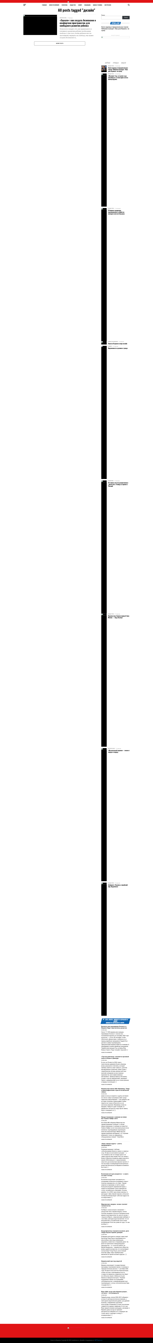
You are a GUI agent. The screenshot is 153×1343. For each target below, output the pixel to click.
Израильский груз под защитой (111, 1261)
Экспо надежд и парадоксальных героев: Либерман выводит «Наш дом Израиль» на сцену (115, 28)
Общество (73, 5)
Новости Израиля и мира (115, 1023)
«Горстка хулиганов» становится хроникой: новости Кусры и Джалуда (115, 1057)
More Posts (59, 43)
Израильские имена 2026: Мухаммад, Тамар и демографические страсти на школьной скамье (115, 1090)
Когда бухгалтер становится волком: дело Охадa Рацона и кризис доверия (115, 1231)
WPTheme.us (98, 1340)
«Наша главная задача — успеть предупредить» (111, 1144)
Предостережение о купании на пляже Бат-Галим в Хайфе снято (114, 1117)
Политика (64, 5)
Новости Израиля (54, 5)
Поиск (103, 15)
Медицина (87, 5)
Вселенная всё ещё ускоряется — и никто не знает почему (114, 1174)
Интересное (108, 5)
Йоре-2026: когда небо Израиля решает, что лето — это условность (114, 1292)
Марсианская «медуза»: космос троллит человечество (114, 1205)
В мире (80, 5)
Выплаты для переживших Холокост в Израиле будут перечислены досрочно (114, 1027)
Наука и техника (97, 5)
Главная (44, 5)
